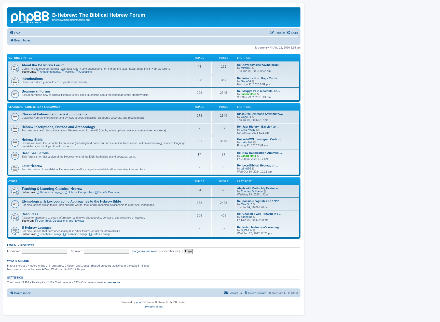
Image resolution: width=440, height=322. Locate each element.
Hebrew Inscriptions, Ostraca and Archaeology (58, 127)
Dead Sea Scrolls (35, 153)
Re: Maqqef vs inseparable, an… (258, 91)
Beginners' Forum (36, 91)
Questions (85, 71)
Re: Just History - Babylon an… (258, 126)
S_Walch (246, 230)
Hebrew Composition (80, 192)
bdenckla (246, 216)
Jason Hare (248, 94)
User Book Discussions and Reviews (61, 220)
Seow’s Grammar (109, 192)
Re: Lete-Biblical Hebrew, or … (257, 165)
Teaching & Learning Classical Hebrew (52, 189)
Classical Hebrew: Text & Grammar (34, 106)
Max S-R (246, 204)
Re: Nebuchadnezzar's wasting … (259, 227)
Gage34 (246, 81)
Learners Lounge (77, 234)
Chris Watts (248, 129)
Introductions (32, 79)
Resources (30, 214)
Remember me (170, 251)
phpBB (140, 302)
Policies (69, 71)
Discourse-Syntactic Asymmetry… (260, 113)
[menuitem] (15, 33)
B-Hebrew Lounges (36, 227)
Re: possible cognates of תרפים (258, 201)
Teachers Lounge (51, 234)
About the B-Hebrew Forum (43, 65)
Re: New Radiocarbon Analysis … (259, 152)
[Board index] (30, 16)
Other (12, 181)
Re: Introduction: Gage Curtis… (258, 78)
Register (27, 245)
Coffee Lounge (101, 234)
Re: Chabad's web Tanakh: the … (259, 213)
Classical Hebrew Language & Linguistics (54, 114)
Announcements (50, 71)
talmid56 (246, 67)
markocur (113, 282)
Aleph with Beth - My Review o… (259, 188)
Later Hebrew (32, 166)
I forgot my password (145, 251)
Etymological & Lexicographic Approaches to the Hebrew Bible (71, 201)
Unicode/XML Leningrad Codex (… (260, 139)
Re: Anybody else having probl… (259, 64)
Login (11, 245)
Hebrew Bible (32, 140)
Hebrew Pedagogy (51, 192)
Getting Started (20, 57)
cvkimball (246, 142)
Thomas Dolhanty (252, 191)
